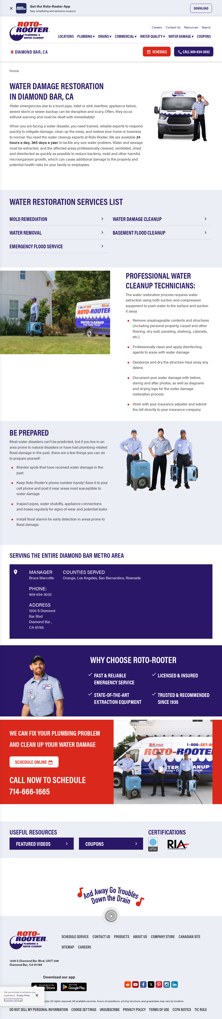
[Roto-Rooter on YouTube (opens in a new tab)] (135, 984)
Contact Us (173, 27)
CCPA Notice (182, 1009)
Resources (191, 27)
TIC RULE (200, 1009)
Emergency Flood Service (36, 246)
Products (121, 936)
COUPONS (94, 843)
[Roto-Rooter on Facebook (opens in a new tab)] (143, 984)
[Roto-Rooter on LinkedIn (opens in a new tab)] (174, 984)
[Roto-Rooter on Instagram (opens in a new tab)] (166, 984)
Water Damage (181, 36)
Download (201, 8)
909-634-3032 (40, 594)
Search (206, 27)
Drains (104, 36)
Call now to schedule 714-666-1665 (48, 785)
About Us (140, 936)
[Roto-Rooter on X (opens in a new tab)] (151, 984)
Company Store (163, 936)
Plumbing (86, 36)
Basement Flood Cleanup (139, 232)
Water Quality (152, 36)
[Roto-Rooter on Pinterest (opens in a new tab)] (159, 984)
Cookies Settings (13, 999)
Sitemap (68, 947)
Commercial (126, 36)
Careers (157, 27)
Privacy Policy (134, 1009)
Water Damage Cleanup (137, 218)
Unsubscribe (110, 1009)
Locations (66, 36)
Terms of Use (159, 1009)
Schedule (159, 51)
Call (196, 51)
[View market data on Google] (15, 571)
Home (14, 70)
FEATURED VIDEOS (33, 843)
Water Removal (26, 232)
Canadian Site (189, 936)
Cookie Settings (83, 1009)
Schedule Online (31, 761)
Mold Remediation (28, 218)
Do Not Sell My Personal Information (39, 1009)
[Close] (37, 995)
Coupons (204, 36)
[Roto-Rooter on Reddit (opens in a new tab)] (127, 984)
